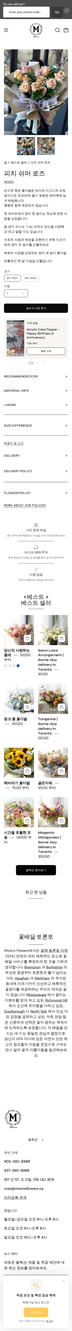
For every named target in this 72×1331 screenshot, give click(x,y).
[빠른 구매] (27, 638)
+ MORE (10, 405)
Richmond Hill (56, 1000)
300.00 (44, 856)
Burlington (54, 967)
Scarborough (14, 1011)
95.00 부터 (47, 788)
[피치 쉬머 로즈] (26, 146)
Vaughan (22, 978)
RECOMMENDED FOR (21, 376)
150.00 (17, 724)
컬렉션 (33, 1140)
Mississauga (36, 994)
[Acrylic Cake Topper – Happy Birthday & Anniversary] (15, 338)
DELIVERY (12, 456)
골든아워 (45, 783)
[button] (66, 12)
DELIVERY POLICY (18, 471)
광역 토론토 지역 (54, 950)
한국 (15, 1197)
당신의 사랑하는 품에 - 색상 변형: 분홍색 (5, 665)
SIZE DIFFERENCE (18, 425)
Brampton (32, 967)
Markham (42, 978)
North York (38, 1011)
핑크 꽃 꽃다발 (15, 719)
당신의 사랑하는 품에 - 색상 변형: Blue (18, 665)
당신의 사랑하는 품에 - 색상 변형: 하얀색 (9, 665)
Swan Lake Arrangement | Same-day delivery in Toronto (51, 660)
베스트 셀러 (19, 163)
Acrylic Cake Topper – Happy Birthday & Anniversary (43, 333)
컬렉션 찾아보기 (36, 870)
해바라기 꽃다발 (17, 783)
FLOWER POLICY (17, 493)
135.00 (43, 738)
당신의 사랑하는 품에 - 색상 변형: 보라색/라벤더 (13, 665)
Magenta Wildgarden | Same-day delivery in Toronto (49, 842)
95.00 (43, 674)
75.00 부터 (20, 788)
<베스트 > (36, 600)
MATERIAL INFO (16, 390)
